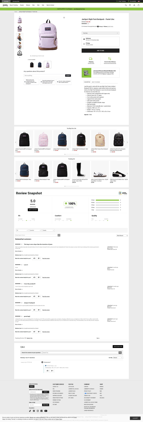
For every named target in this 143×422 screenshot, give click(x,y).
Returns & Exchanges (58, 393)
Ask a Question (118, 346)
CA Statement (87, 400)
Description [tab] (87, 82)
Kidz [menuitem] (38, 5)
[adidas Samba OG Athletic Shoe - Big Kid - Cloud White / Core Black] (100, 170)
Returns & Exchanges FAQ (110, 63)
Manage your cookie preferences (37, 417)
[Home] (5, 5)
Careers (86, 386)
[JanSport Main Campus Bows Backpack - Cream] (100, 139)
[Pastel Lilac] (47, 64)
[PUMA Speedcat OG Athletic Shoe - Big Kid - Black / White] (119, 170)
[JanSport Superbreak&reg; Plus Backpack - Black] (24, 139)
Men (101, 391)
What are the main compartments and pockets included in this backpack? (31, 81)
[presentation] (14, 5)
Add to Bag (100, 50)
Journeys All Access (73, 388)
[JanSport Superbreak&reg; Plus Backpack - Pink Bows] (43, 139)
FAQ (53, 388)
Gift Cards (71, 397)
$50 (35, 152)
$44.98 (37, 152)
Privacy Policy (87, 391)
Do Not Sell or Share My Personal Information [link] (90, 407)
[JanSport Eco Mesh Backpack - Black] (43, 170)
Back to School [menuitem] (50, 5)
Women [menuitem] (28, 5)
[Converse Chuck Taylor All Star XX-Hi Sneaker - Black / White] (81, 170)
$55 (111, 152)
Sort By (110, 357)
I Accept (135, 418)
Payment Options (57, 400)
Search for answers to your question (31, 352)
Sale (101, 395)
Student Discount (72, 395)
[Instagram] (38, 411)
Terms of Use (87, 395)
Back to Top (29, 338)
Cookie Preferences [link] (88, 410)
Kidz (101, 393)
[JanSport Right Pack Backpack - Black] (81, 139)
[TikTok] (30, 411)
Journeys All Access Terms (90, 402)
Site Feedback (56, 402)
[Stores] (130, 5)
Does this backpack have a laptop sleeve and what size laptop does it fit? (48, 82)
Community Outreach (89, 388)
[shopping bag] (139, 5)
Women (101, 388)
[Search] (126, 5)
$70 (54, 150)
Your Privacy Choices (92, 393)
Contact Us (55, 386)
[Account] (134, 5)
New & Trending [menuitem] (14, 5)
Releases (102, 397)
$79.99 (92, 182)
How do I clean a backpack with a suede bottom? (64, 82)
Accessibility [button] (133, 1)
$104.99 (74, 182)
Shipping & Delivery (57, 395)
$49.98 (94, 152)
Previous (20, 16)
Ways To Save (71, 393)
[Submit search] (120, 352)
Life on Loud (71, 386)
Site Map (55, 404)
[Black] (31, 64)
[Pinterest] (34, 411)
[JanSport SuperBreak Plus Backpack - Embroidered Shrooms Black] (119, 139)
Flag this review (46, 258)
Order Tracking (122, 1)
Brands (101, 386)
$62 (92, 152)
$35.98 (18, 152)
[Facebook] (42, 411)
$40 (16, 152)
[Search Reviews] (59, 235)
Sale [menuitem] (43, 5)
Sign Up (31, 386)
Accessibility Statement (90, 397)
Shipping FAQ (91, 63)
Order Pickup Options (58, 397)
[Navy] (39, 64)
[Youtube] (46, 411)
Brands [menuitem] (22, 5)
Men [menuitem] (33, 5)
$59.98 (56, 150)
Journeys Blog (71, 391)
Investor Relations (88, 404)
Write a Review (33, 209)
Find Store (45, 405)
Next (20, 57)
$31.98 (37, 181)
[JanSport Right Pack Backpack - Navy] (62, 139)
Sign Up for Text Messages (35, 389)
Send (68, 75)
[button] (139, 1)
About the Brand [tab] (96, 82)
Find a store (32, 402)
